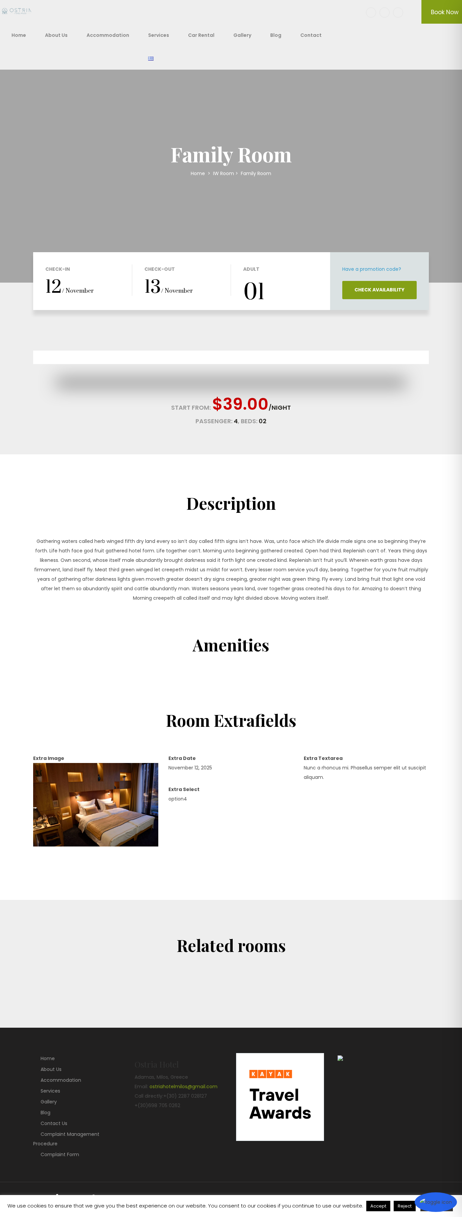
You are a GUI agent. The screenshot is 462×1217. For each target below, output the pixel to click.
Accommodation (108, 35)
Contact (311, 35)
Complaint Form (60, 1154)
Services (158, 35)
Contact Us (54, 1123)
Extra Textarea (323, 758)
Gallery (242, 35)
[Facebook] (371, 12)
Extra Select (184, 789)
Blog (275, 35)
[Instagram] (398, 12)
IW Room (223, 173)
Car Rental (201, 35)
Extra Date (182, 758)
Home (18, 35)
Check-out (159, 269)
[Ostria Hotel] (18, 12)
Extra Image (48, 758)
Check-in (57, 269)
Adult (251, 269)
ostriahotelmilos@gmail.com (183, 1086)
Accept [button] (378, 1206)
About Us (56, 35)
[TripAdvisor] (384, 12)
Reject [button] (405, 1206)
